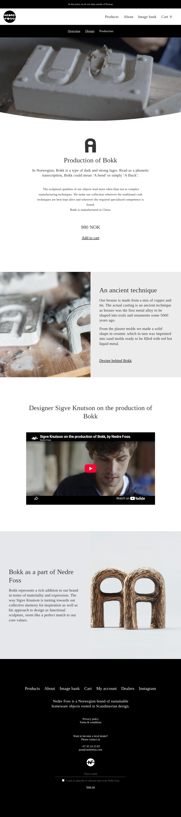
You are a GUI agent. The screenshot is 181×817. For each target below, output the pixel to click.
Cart (164, 17)
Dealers (127, 688)
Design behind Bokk (115, 360)
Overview (74, 31)
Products (112, 16)
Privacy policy (91, 718)
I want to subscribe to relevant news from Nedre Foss (92, 780)
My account (106, 688)
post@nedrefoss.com (90, 749)
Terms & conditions (90, 722)
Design (89, 31)
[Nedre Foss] (10, 17)
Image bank (147, 16)
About (128, 16)
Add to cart (90, 237)
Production (106, 31)
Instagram (147, 688)
